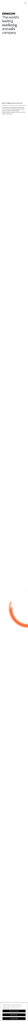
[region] (14, 1012)
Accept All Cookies (14, 1018)
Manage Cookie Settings (14, 1010)
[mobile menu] (25, 3)
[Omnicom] (13, 3)
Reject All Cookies (14, 1014)
